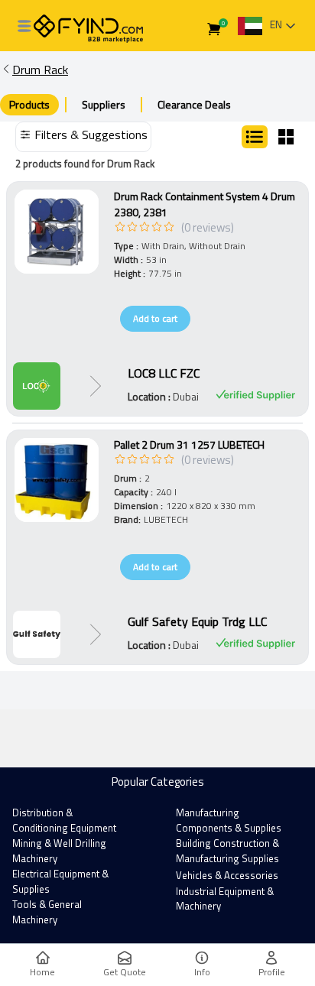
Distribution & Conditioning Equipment (64, 820)
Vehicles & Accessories (227, 875)
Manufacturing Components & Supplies (228, 820)
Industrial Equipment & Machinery (225, 899)
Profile (271, 972)
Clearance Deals (194, 104)
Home (42, 972)
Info (202, 972)
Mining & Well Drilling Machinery (59, 850)
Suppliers (103, 104)
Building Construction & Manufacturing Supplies (227, 850)
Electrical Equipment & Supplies (60, 881)
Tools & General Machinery (47, 912)
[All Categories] (24, 26)
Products (29, 104)
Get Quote (124, 972)
